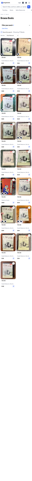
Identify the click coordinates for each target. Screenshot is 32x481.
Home (2, 14)
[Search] (28, 6)
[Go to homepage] (5, 3)
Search (7, 14)
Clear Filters (5, 28)
